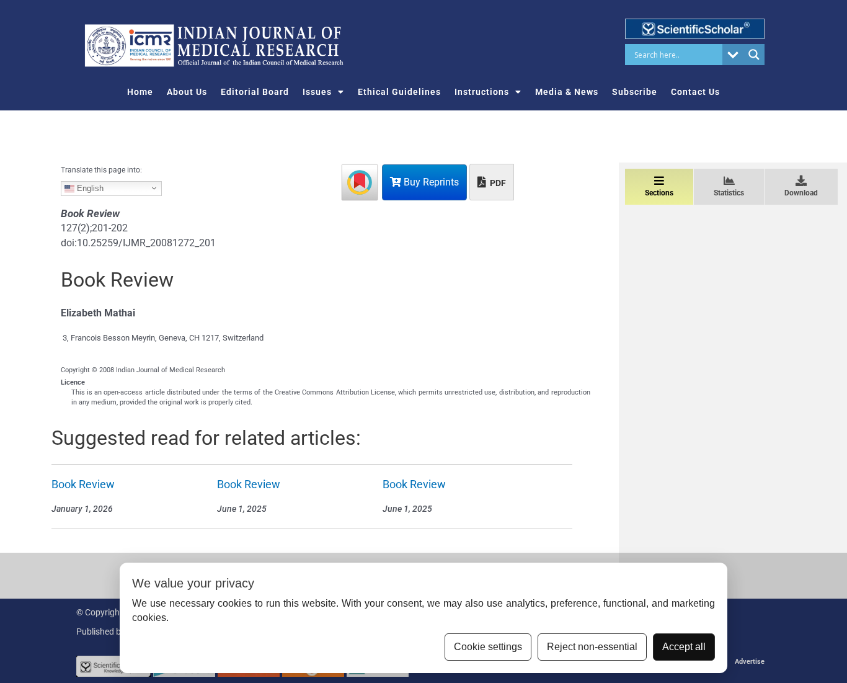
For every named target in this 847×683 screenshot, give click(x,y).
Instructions (482, 92)
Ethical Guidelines (399, 92)
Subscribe (634, 92)
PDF (497, 183)
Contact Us (695, 92)
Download (801, 193)
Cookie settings (488, 646)
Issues (317, 92)
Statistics (729, 193)
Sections (659, 193)
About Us (187, 92)
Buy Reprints (430, 182)
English (89, 187)
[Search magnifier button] (754, 54)
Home (140, 92)
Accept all (684, 646)
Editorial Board (255, 92)
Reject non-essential (592, 646)
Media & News (566, 92)
